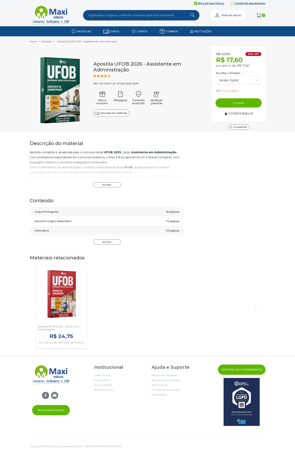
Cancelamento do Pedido (166, 389)
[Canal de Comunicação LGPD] (242, 402)
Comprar (238, 103)
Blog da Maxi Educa (211, 3)
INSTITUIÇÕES (203, 31)
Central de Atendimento (241, 369)
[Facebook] (45, 395)
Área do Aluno (102, 380)
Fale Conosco (159, 394)
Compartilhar (240, 127)
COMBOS (172, 31)
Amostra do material (114, 113)
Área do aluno (231, 15)
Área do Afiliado (103, 384)
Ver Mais (106, 185)
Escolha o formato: (228, 73)
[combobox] (131, 15)
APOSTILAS (84, 31)
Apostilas (46, 41)
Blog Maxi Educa (51, 410)
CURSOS (142, 31)
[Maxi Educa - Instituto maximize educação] (51, 390)
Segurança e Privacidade (166, 380)
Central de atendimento (250, 3)
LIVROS (114, 31)
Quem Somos (102, 375)
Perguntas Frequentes (164, 375)
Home (33, 41)
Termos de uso (160, 384)
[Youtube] (54, 395)
